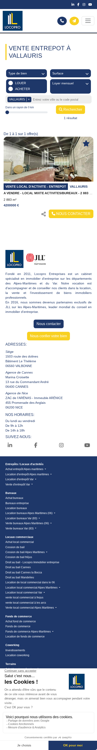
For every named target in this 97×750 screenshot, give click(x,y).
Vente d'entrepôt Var (18, 484)
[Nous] (74, 21)
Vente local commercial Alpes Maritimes (30, 607)
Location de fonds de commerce (25, 636)
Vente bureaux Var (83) (19, 528)
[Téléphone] (62, 21)
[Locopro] (13, 21)
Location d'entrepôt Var (19, 479)
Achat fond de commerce (20, 621)
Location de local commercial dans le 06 (30, 582)
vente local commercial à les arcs (25, 602)
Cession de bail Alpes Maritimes (25, 552)
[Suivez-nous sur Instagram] (84, 4)
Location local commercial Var (24, 592)
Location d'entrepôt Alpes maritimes (27, 474)
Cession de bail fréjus (18, 557)
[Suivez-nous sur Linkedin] (73, 4)
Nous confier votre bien (48, 336)
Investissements (15, 650)
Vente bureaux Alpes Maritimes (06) (27, 523)
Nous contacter (49, 324)
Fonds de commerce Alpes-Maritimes (28, 631)
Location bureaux (16, 508)
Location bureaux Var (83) (21, 518)
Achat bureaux (14, 498)
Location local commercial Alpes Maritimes (31, 587)
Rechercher (72, 109)
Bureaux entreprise (17, 503)
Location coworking (17, 655)
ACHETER (22, 89)
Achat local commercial (19, 542)
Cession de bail (15, 547)
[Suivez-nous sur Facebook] (78, 4)
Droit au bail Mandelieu (19, 577)
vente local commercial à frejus (24, 597)
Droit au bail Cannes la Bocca (23, 572)
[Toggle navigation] (88, 20)
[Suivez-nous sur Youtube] (90, 4)
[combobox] (61, 100)
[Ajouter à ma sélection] (86, 143)
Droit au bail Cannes (18, 567)
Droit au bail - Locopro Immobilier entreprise (32, 562)
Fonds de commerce (17, 626)
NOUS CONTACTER (72, 214)
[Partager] (43, 214)
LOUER (20, 83)
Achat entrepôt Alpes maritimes (24, 469)
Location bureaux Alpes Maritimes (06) (29, 513)
